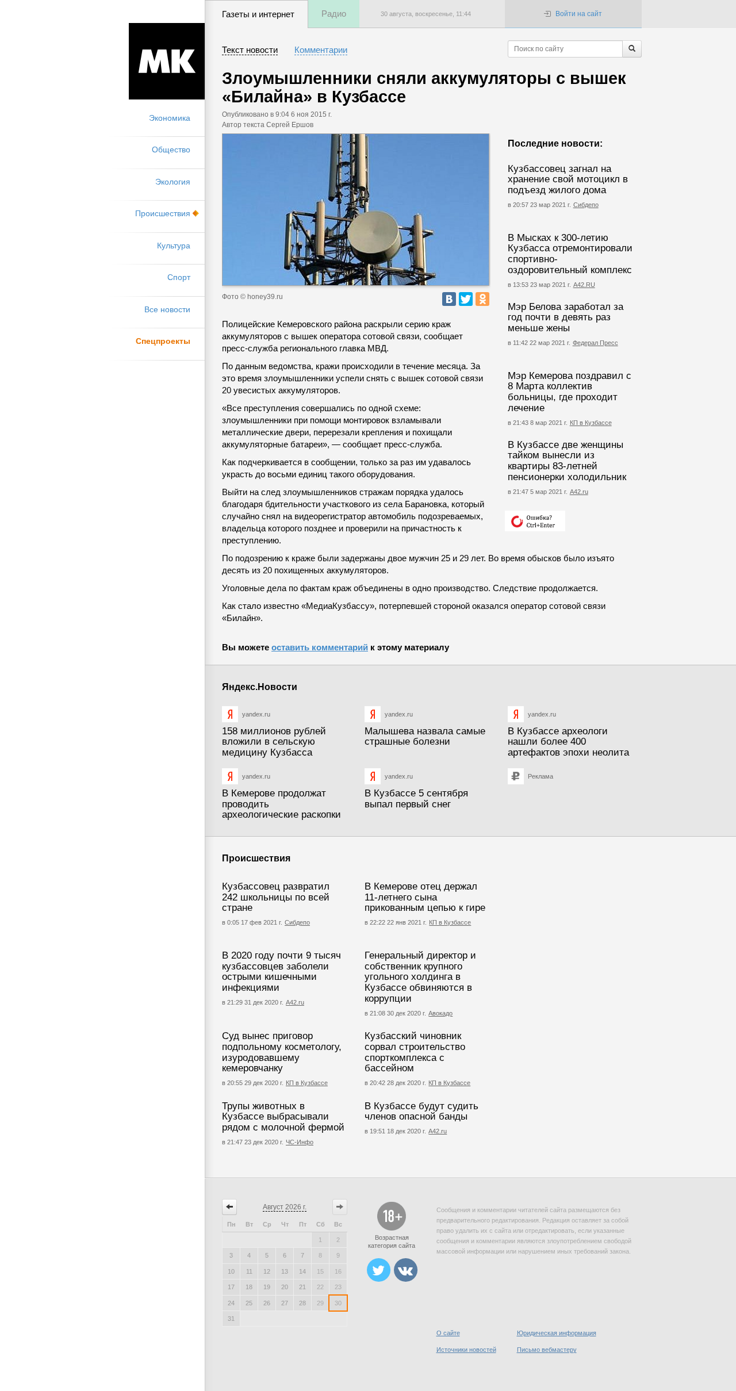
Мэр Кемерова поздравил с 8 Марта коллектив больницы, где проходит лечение (569, 391)
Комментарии (320, 50)
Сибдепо (586, 204)
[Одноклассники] (482, 299)
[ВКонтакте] (449, 299)
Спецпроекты (163, 341)
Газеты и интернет (258, 14)
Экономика (169, 117)
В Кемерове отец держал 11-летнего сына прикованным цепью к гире (425, 897)
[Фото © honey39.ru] (355, 209)
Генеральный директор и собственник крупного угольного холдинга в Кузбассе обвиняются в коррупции (420, 977)
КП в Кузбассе (591, 422)
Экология (172, 181)
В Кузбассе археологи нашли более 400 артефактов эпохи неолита (568, 742)
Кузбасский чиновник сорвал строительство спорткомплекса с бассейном (415, 1052)
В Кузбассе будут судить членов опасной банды (421, 1111)
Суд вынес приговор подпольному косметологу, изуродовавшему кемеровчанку (282, 1052)
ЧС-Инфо (299, 1142)
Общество (171, 149)
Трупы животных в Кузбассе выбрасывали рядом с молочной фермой (283, 1117)
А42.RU (584, 284)
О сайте (448, 1332)
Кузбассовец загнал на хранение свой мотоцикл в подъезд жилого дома (568, 179)
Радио (333, 13)
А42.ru (579, 491)
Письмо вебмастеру (547, 1349)
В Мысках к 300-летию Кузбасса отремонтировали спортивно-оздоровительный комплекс (570, 253)
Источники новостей (466, 1349)
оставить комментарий (319, 647)
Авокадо (440, 1013)
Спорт (178, 277)
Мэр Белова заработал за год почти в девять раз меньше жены (565, 317)
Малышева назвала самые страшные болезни (425, 737)
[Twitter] (466, 299)
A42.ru (437, 1131)
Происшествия (162, 213)
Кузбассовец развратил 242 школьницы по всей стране (275, 897)
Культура (173, 245)
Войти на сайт (578, 14)
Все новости (167, 309)
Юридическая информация (556, 1332)
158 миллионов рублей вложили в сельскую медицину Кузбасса (274, 742)
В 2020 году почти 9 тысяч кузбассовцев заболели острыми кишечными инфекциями (281, 971)
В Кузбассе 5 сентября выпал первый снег (416, 799)
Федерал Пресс (595, 342)
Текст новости (250, 50)
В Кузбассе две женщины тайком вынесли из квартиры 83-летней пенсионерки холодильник (567, 460)
